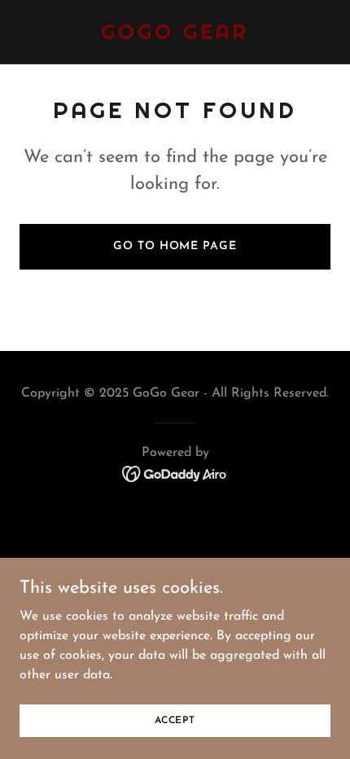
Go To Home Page (174, 246)
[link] (175, 35)
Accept (175, 720)
